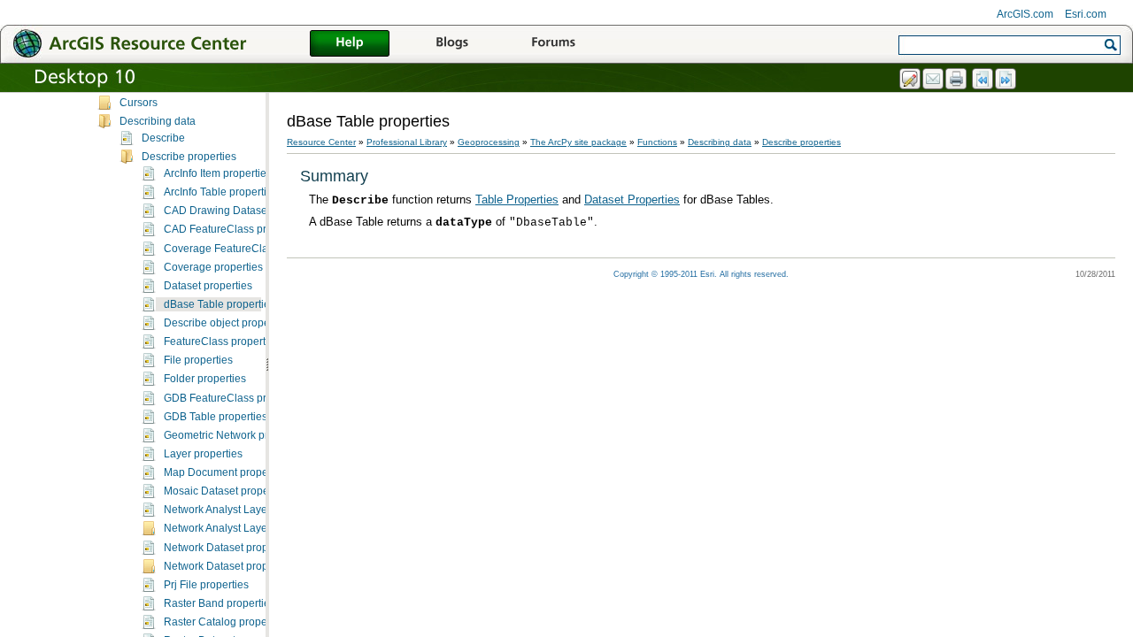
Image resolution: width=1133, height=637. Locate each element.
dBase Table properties (219, 304)
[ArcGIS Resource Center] (168, 43)
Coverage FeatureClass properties (247, 248)
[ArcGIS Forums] (553, 44)
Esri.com (1085, 14)
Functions (657, 142)
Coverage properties (213, 267)
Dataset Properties (632, 199)
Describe (163, 138)
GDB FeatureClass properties (234, 398)
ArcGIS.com (1025, 14)
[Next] (1006, 79)
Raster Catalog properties (226, 622)
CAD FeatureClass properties (234, 229)
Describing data (157, 121)
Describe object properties (227, 323)
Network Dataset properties (229, 547)
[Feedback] (910, 79)
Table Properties (517, 199)
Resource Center (321, 142)
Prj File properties (206, 584)
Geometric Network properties (235, 435)
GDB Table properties (215, 416)
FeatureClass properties (222, 341)
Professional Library (406, 142)
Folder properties (205, 378)
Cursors (138, 102)
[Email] (933, 79)
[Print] (956, 79)
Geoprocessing (489, 142)
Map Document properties (226, 472)
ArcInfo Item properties (218, 173)
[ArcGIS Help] (349, 44)
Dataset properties (208, 285)
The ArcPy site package (578, 142)
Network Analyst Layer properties (243, 509)
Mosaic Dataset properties (226, 491)
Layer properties (203, 454)
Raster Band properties (219, 603)
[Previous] (983, 79)
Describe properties (189, 156)
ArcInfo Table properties (221, 192)
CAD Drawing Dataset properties (242, 210)
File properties (198, 360)
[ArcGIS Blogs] (451, 44)
